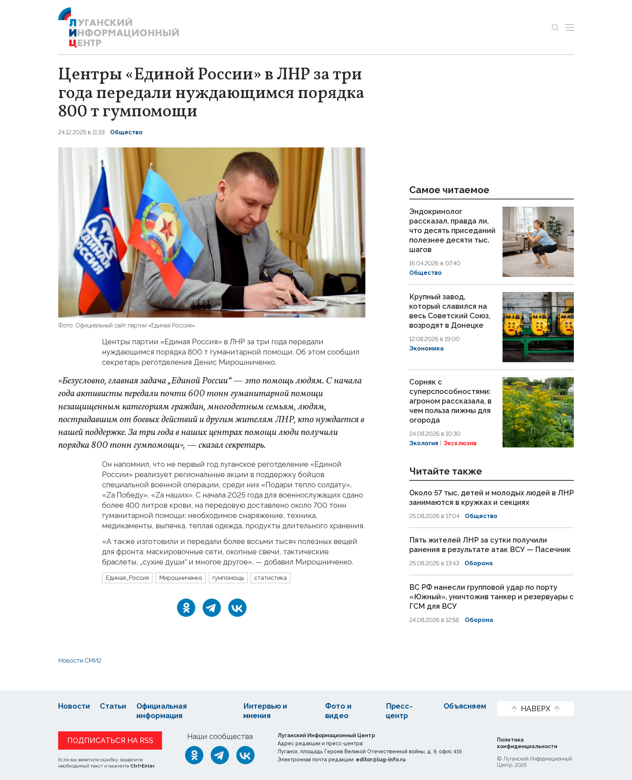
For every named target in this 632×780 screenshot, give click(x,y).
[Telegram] (212, 608)
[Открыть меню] (569, 27)
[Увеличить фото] (211, 231)
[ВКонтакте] (237, 608)
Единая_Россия (127, 577)
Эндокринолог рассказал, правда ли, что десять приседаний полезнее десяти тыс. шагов (452, 230)
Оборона (478, 563)
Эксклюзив (460, 443)
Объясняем (465, 706)
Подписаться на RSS (110, 740)
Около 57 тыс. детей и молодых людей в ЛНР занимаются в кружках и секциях (491, 498)
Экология (423, 443)
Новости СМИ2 (79, 660)
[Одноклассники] (186, 608)
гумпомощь (228, 577)
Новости (74, 706)
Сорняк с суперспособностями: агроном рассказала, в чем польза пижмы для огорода (450, 401)
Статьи (113, 706)
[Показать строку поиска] (555, 27)
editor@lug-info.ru (381, 759)
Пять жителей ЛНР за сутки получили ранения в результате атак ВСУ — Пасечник (490, 545)
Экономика (426, 348)
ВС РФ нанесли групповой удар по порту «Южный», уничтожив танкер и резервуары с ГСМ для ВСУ (491, 597)
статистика (270, 577)
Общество (126, 132)
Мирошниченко (180, 577)
